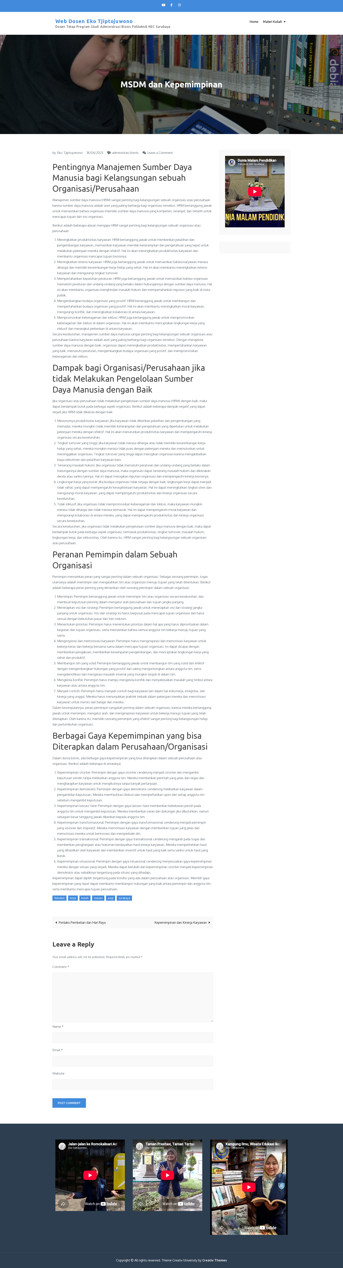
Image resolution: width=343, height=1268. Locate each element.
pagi (110, 898)
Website (58, 1073)
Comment (60, 967)
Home (254, 21)
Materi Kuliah (272, 21)
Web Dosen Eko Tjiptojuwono (94, 21)
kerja (73, 898)
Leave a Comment (160, 153)
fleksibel (59, 898)
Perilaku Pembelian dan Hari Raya (82, 922)
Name (58, 1027)
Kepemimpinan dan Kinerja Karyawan (180, 922)
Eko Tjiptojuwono (70, 153)
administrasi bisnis (125, 153)
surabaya (124, 898)
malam (98, 898)
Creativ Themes (214, 1260)
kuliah (85, 898)
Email (57, 1050)
